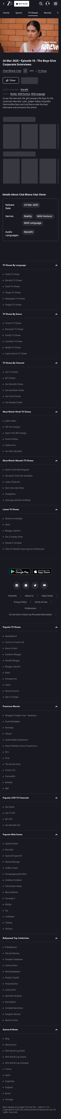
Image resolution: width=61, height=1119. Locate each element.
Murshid (9, 849)
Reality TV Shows (13, 347)
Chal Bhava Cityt (12, 69)
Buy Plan (23, 4)
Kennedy (9, 727)
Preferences (39, 608)
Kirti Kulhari (10, 1002)
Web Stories (10, 1044)
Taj (6, 910)
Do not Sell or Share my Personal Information (29, 614)
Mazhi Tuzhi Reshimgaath (17, 469)
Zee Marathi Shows (14, 384)
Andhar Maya (11, 868)
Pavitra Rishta (11, 439)
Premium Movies (11, 706)
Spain (7, 1075)
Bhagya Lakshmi (13, 530)
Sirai (7, 758)
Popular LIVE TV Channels (16, 798)
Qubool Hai (10, 445)
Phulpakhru (10, 494)
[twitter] (33, 585)
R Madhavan (11, 947)
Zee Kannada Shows (14, 390)
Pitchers (9, 928)
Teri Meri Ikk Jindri (13, 451)
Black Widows (11, 892)
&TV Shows (10, 378)
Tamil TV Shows (12, 286)
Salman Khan (11, 965)
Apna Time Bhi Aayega (15, 433)
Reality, (13, 92)
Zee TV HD (10, 813)
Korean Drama (12, 691)
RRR (7, 788)
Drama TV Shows (13, 323)
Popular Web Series (12, 835)
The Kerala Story (13, 764)
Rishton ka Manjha (13, 518)
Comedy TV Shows (13, 341)
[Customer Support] (47, 4)
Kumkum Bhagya (13, 654)
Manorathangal (12, 861)
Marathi (24, 88)
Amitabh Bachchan (14, 1008)
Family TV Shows (13, 335)
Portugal (9, 1099)
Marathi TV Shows (13, 280)
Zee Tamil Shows (13, 396)
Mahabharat (11, 636)
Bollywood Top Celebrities (16, 938)
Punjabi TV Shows (13, 304)
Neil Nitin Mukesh (13, 995)
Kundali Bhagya (12, 660)
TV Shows (33, 12)
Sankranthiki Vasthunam (16, 739)
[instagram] (24, 585)
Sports (18, 12)
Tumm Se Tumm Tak (14, 642)
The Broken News (13, 886)
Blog (7, 1038)
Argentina (9, 1081)
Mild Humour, (24, 92)
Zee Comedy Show (14, 536)
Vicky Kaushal (11, 983)
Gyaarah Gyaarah (13, 855)
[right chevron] (6, 135)
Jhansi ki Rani (11, 648)
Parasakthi (10, 776)
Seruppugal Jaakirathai (15, 874)
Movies (47, 12)
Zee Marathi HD (12, 825)
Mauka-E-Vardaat (13, 542)
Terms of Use (19, 608)
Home (6, 12)
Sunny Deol (10, 989)
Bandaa (8, 782)
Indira (8, 684)
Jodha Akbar (10, 420)
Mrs (7, 752)
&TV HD (8, 819)
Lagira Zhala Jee (12, 481)
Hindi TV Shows (12, 274)
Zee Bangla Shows (13, 402)
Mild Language (38, 92)
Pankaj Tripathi (12, 977)
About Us (37, 595)
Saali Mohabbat (12, 721)
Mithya (8, 904)
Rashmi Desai (11, 1020)
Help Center (19, 602)
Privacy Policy (39, 602)
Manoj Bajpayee (12, 971)
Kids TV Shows (11, 697)
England (9, 1087)
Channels (20, 595)
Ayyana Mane (11, 843)
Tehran (8, 733)
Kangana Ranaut (13, 1014)
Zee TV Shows (11, 372)
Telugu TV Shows (13, 292)
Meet (7, 524)
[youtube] (43, 585)
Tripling (8, 922)
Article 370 (10, 770)
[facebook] (15, 585)
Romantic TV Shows (14, 329)
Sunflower (10, 916)
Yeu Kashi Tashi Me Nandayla (19, 475)
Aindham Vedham (13, 880)
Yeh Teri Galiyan (12, 426)
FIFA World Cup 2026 (15, 1050)
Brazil (8, 1093)
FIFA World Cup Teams (15, 1056)
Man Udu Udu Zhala (14, 488)
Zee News (9, 806)
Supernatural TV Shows (16, 353)
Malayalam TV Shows (15, 298)
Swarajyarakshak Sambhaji (17, 500)
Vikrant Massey (12, 953)
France (8, 1069)
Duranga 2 (10, 898)
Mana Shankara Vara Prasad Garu (21, 745)
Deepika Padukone (14, 959)
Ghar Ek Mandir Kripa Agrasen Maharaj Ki (24, 549)
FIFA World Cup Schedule (17, 1063)
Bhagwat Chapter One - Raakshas (21, 715)
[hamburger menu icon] (55, 3)
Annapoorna (11, 678)
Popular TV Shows (12, 627)
